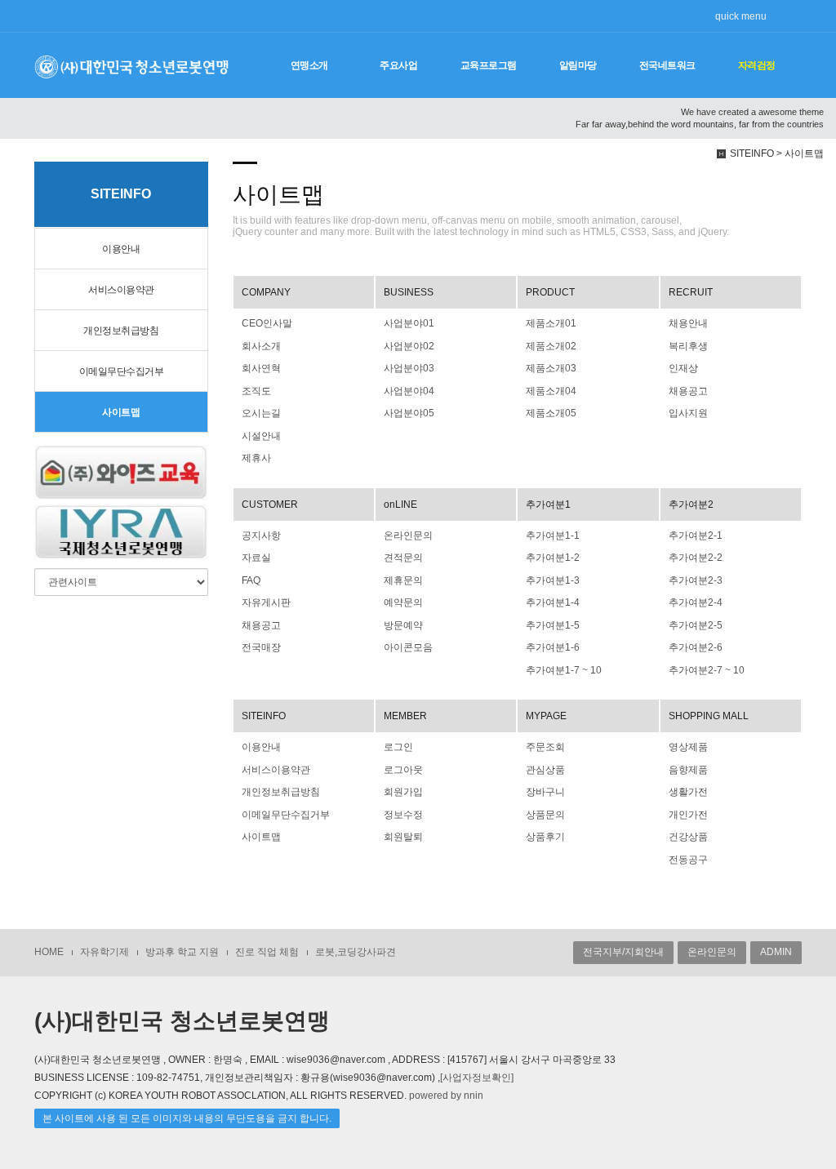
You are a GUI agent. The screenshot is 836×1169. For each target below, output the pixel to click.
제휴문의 (403, 580)
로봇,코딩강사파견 (355, 952)
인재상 (683, 368)
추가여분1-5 (553, 625)
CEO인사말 (267, 323)
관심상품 (545, 770)
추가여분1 (548, 504)
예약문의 (403, 602)
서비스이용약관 (121, 290)
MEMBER (405, 716)
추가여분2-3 (696, 580)
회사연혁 (261, 368)
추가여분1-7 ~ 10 (564, 670)
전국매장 (261, 647)
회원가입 (403, 792)
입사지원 (688, 413)
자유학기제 (104, 952)
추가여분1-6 (553, 647)
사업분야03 (409, 368)
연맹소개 (309, 65)
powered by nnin (446, 1095)
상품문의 (545, 814)
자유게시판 (266, 602)
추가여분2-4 (696, 602)
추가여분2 (691, 504)
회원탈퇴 (403, 836)
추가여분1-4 (553, 602)
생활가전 (688, 792)
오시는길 (261, 413)
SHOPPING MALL (709, 716)
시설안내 (261, 436)
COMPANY (266, 292)
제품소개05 (551, 413)
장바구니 (545, 792)
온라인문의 (408, 535)
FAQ (251, 580)
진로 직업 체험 (267, 952)
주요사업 (398, 65)
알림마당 (578, 65)
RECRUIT (691, 292)
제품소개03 (551, 368)
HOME (49, 952)
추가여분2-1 (696, 535)
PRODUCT (550, 292)
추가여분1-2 (553, 557)
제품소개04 (551, 391)
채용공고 (688, 391)
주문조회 (545, 747)
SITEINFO (264, 716)
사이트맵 (121, 412)
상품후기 (545, 836)
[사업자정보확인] (477, 1077)
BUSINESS (409, 292)
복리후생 (688, 346)
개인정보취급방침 (120, 330)
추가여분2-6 (696, 647)
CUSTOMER (270, 504)
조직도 (256, 391)
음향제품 (688, 770)
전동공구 (688, 859)
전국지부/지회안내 (623, 952)
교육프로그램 (488, 65)
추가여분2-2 (696, 557)
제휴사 (256, 458)
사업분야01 (409, 323)
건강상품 (688, 836)
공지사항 (261, 535)
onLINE (400, 504)
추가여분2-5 (696, 625)
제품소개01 (551, 323)
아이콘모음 (408, 647)
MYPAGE (546, 716)
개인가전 (688, 814)
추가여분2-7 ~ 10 (707, 670)
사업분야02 (409, 346)
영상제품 (688, 747)
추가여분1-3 (553, 580)
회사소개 (261, 346)
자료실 (256, 557)
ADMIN (776, 952)
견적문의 (403, 557)
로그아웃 (403, 770)
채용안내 (688, 323)
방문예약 (403, 625)
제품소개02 (551, 346)
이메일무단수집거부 (121, 371)
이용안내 (121, 249)
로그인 (398, 747)
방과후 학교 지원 (182, 952)
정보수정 (403, 814)
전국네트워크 (667, 65)
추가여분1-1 (553, 535)
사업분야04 (409, 391)
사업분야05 (409, 413)
